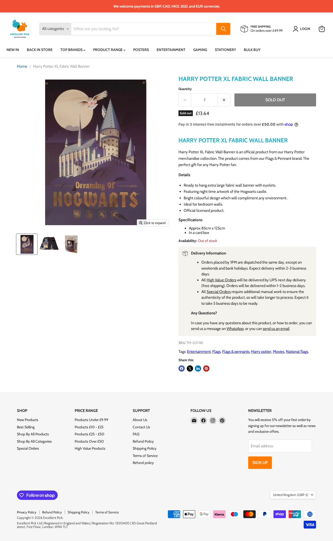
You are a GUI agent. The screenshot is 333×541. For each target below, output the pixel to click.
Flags (216, 351)
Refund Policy (143, 441)
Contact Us (141, 427)
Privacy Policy (26, 512)
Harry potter (261, 351)
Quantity (185, 89)
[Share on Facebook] (181, 368)
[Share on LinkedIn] (198, 368)
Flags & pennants (235, 351)
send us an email (276, 328)
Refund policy (143, 462)
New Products (27, 419)
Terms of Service (145, 455)
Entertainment (171, 49)
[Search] (223, 29)
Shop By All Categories (34, 441)
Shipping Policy (144, 448)
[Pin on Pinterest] (206, 368)
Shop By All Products (33, 434)
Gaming (200, 49)
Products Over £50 (89, 441)
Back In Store (40, 49)
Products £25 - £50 (89, 434)
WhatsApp (235, 328)
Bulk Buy (252, 49)
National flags (297, 351)
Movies (278, 351)
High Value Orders (221, 280)
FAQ (136, 434)
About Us (140, 419)
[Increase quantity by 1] (224, 99)
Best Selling (26, 427)
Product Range (108, 49)
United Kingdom (290, 495)
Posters (141, 49)
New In (13, 49)
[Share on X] (190, 368)
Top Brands (71, 49)
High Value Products (90, 448)
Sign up (260, 462)
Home (22, 66)
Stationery (225, 49)
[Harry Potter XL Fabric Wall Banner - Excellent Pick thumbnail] (26, 244)
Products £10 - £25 (89, 427)
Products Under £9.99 (91, 419)
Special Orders (219, 291)
